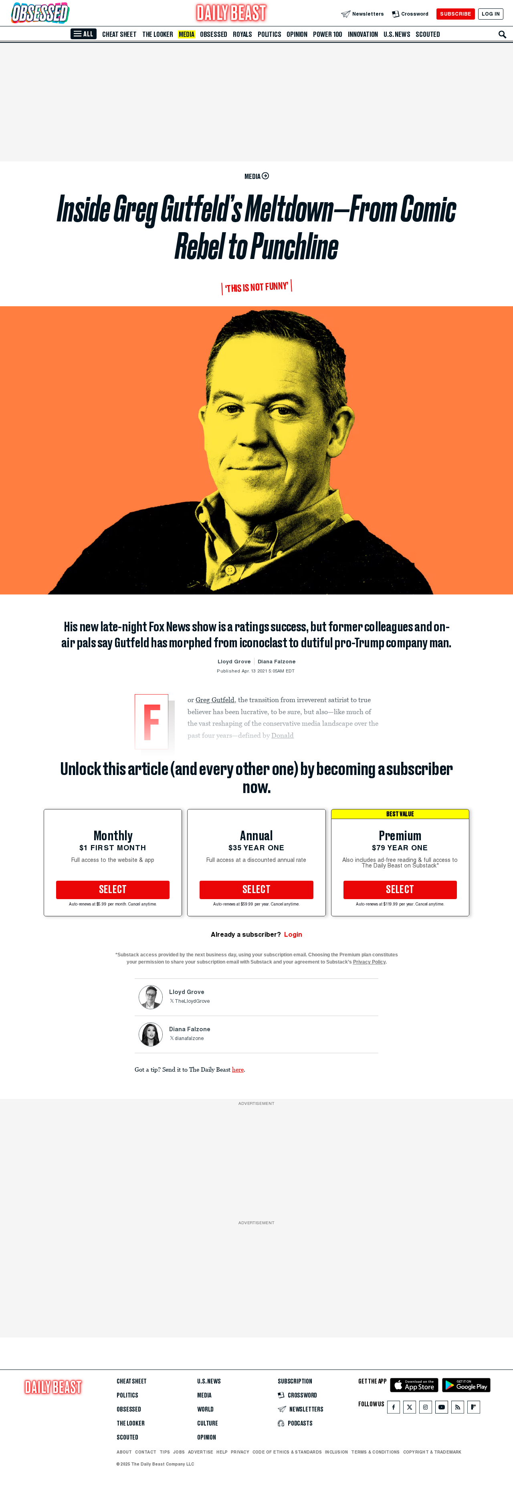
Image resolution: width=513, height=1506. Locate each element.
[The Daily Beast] (232, 14)
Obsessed (213, 34)
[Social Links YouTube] (441, 1409)
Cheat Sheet (119, 34)
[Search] (503, 34)
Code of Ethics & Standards (287, 1452)
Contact (145, 1452)
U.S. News (397, 34)
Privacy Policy (369, 962)
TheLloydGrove (192, 1001)
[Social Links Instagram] (425, 1409)
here (238, 1069)
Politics (269, 34)
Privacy (240, 1452)
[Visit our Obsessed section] (66, 14)
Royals (242, 34)
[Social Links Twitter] (409, 1409)
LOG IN (491, 14)
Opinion (297, 34)
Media (186, 34)
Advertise (200, 1452)
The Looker (157, 34)
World (205, 1409)
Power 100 (327, 34)
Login (293, 934)
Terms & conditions (375, 1452)
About (124, 1452)
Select (113, 890)
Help (222, 1452)
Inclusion (336, 1452)
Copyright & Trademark (432, 1452)
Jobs (179, 1452)
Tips (165, 1452)
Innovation (363, 34)
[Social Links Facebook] (393, 1409)
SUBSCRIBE (455, 14)
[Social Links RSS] (457, 1409)
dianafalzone (189, 1038)
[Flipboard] (473, 1409)
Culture (207, 1423)
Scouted (428, 34)
